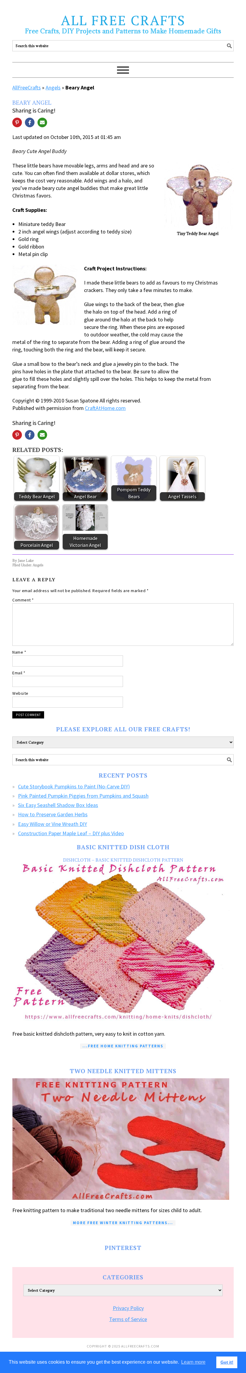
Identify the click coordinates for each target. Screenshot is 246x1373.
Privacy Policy (128, 1308)
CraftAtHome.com (105, 408)
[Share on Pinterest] (17, 122)
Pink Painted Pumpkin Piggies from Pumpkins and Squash (83, 795)
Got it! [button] (226, 1362)
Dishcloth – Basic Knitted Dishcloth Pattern (123, 860)
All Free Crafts (123, 20)
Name (19, 652)
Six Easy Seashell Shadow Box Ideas (58, 805)
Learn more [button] (193, 1362)
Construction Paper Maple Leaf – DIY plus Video (71, 833)
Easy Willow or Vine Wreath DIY (52, 823)
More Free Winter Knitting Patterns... (123, 1222)
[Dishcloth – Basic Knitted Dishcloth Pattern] (123, 943)
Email (19, 673)
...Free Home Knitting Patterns (123, 1046)
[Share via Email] (42, 122)
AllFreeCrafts (26, 87)
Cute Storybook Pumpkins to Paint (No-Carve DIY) (74, 786)
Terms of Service (128, 1319)
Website (20, 693)
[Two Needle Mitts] (123, 1139)
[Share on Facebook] (29, 122)
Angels (53, 87)
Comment (23, 600)
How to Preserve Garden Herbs (53, 814)
